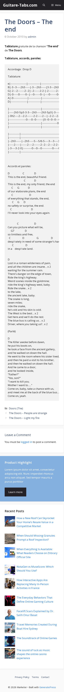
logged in (26, 442)
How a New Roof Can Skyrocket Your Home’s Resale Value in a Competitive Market (35, 522)
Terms (35, 677)
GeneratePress (47, 687)
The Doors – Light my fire (24, 418)
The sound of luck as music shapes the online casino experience (33, 654)
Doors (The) (16, 408)
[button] (44, 5)
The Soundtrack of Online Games (37, 638)
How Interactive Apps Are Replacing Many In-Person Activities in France (33, 584)
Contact (45, 677)
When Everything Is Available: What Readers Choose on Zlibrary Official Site (37, 553)
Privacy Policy (22, 677)
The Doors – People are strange (28, 413)
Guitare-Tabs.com (20, 5)
